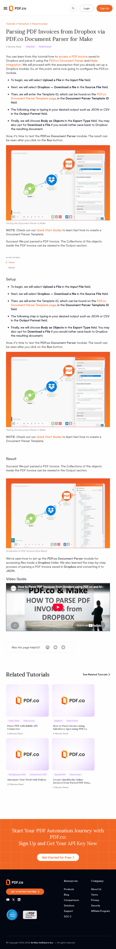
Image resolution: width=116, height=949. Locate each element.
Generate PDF (60, 774)
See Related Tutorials (95, 674)
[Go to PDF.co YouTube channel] (8, 899)
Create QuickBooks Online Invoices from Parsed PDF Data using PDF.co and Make (71, 781)
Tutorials (10, 23)
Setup (11, 262)
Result (12, 267)
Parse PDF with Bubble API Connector (22, 727)
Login (87, 8)
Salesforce (58, 721)
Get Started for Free (56, 857)
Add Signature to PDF (17, 774)
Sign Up (104, 8)
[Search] (73, 8)
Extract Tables (14, 721)
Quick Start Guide (49, 230)
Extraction (24, 23)
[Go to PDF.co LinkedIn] (19, 899)
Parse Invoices (39, 23)
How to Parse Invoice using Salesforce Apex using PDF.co (70, 727)
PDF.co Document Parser (66, 60)
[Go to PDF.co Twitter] (13, 899)
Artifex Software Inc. (42, 942)
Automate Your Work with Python (26, 779)
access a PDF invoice (73, 56)
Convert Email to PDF (38, 774)
